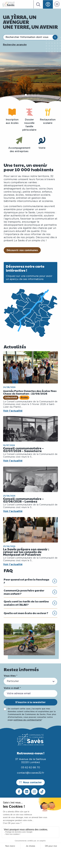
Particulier (13, 681)
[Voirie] (42, 140)
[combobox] (28, 37)
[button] (57, 4)
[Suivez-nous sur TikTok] (42, 791)
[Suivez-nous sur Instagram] (34, 791)
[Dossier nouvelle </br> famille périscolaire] (29, 112)
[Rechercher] (55, 37)
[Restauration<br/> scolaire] (48, 112)
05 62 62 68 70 (30, 767)
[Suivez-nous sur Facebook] (19, 791)
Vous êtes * (10, 676)
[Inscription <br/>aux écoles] (12, 112)
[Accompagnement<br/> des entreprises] (19, 140)
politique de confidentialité (27, 720)
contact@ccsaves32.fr (30, 773)
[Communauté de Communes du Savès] (8, 4)
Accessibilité (48, 4)
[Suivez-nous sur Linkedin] (26, 791)
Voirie (41, 148)
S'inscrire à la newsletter (30, 702)
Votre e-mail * (12, 688)
